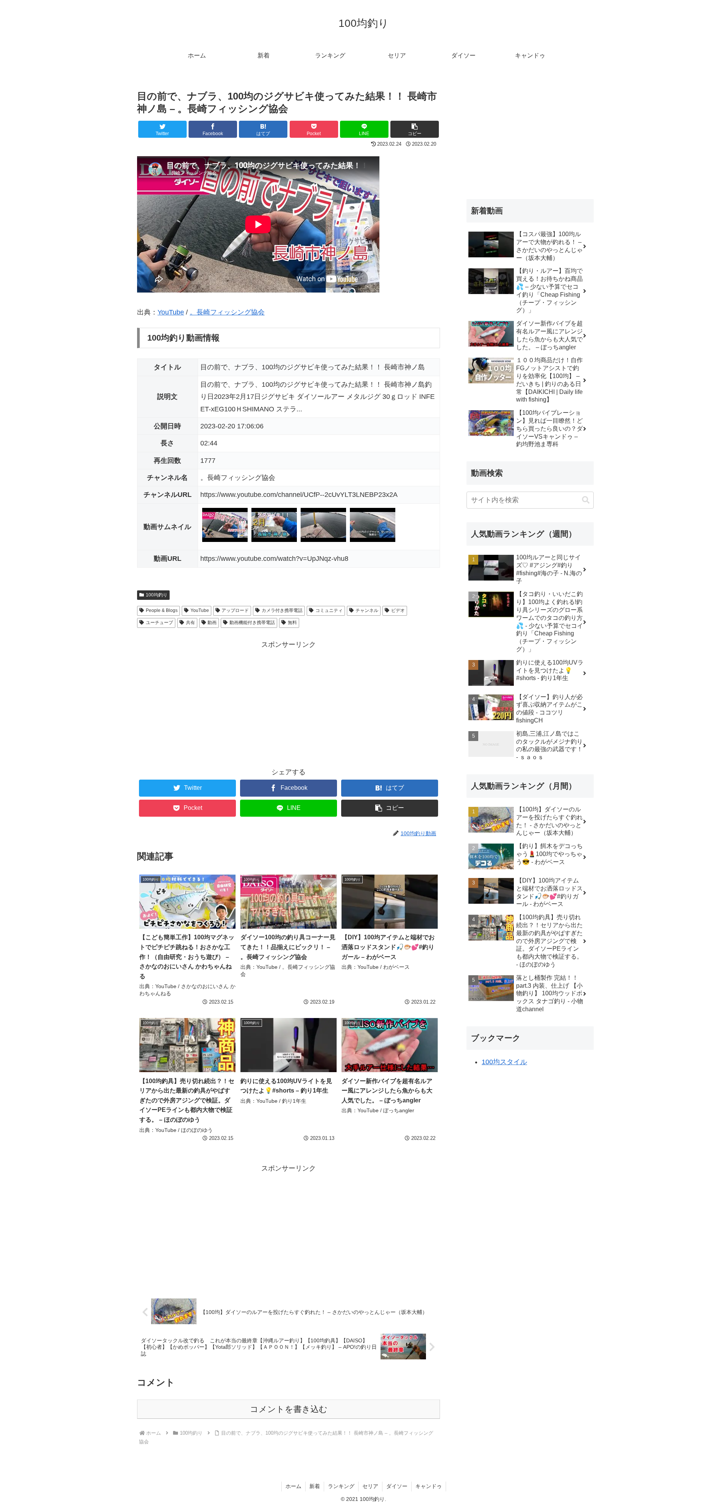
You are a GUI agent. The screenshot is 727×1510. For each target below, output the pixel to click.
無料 (292, 622)
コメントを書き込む (289, 1409)
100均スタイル (504, 1062)
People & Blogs (162, 610)
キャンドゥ (428, 1486)
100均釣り (156, 595)
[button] (586, 500)
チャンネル (367, 610)
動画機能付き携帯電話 (252, 622)
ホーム (293, 1486)
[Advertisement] (288, 704)
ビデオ (398, 610)
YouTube (171, 312)
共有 (190, 622)
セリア (370, 1486)
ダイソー (396, 1486)
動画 (212, 622)
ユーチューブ (159, 622)
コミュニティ (329, 610)
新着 (314, 1486)
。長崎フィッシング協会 (227, 312)
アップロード (235, 610)
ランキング (341, 1486)
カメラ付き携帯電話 (282, 610)
